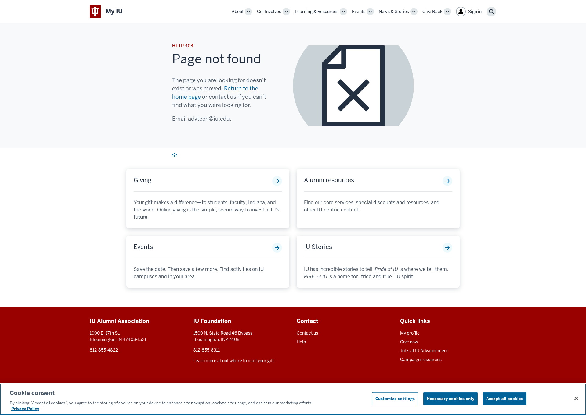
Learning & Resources (316, 11)
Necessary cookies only (450, 398)
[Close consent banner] (576, 398)
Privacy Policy (25, 408)
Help (301, 342)
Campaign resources (421, 359)
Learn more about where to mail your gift (233, 361)
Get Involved (269, 11)
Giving (143, 180)
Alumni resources (329, 180)
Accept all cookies (504, 398)
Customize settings (395, 398)
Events (358, 11)
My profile (410, 333)
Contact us (307, 333)
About (238, 11)
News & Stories (394, 11)
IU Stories (318, 247)
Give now (409, 342)
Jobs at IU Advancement (424, 350)
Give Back (432, 11)
